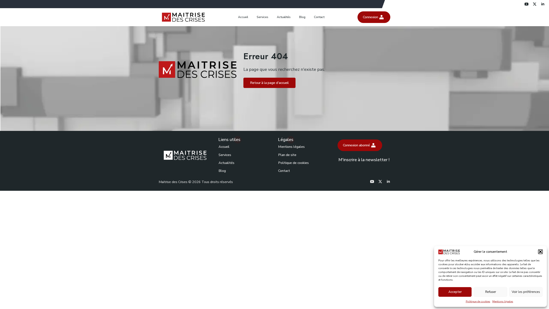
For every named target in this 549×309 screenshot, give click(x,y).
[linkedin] (543, 4)
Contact (319, 17)
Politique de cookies (478, 301)
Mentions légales (502, 301)
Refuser (490, 292)
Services (262, 17)
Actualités (284, 17)
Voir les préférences (526, 292)
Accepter (455, 292)
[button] (540, 252)
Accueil (243, 17)
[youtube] (526, 4)
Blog (302, 17)
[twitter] (535, 4)
